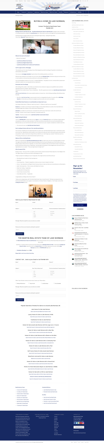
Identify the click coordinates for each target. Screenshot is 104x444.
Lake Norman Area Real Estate (50, 397)
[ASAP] (40, 217)
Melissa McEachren (21, 283)
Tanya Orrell (32, 283)
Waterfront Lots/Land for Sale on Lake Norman (40, 358)
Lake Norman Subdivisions (21, 93)
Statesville (56, 427)
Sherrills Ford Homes (78, 139)
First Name (75, 182)
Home (17, 0)
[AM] (40, 211)
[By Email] (57, 211)
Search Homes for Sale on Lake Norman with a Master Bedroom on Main (41, 337)
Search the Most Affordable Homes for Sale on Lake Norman (40, 368)
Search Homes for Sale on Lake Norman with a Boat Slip (40, 332)
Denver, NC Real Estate (21, 395)
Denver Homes (77, 111)
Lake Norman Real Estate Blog (27, 253)
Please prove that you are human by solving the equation (28, 226)
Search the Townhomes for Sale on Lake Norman (40, 321)
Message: (28, 220)
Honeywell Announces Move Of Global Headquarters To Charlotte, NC (81, 234)
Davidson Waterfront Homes (78, 47)
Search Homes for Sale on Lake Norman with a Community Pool (41, 342)
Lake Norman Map (25, 97)
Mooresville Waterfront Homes (78, 54)
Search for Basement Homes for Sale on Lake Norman (41, 378)
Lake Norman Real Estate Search (50, 403)
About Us (21, 0)
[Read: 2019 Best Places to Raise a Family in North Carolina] (73, 223)
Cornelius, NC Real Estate (22, 391)
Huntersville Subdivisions (79, 125)
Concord (55, 416)
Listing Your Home (75, 27)
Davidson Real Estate (77, 99)
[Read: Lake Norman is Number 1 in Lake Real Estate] (73, 239)
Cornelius (55, 418)
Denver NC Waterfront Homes (78, 50)
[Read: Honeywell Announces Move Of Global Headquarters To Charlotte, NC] (73, 233)
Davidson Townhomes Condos (80, 104)
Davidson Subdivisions (79, 106)
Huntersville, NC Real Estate (23, 393)
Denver (55, 421)
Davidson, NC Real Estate (22, 397)
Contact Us (45, 119)
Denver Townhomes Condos (80, 113)
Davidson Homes (78, 101)
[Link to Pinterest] (87, 1)
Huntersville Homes (78, 120)
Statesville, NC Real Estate (22, 403)
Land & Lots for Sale (76, 36)
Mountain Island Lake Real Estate (50, 391)
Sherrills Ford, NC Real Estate (23, 401)
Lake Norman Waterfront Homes (77, 43)
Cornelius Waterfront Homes (78, 45)
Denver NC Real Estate (77, 108)
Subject (17, 208)
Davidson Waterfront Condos (78, 71)
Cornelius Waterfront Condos (78, 68)
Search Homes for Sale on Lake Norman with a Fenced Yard (41, 363)
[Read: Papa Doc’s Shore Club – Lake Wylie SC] (73, 228)
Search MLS (33, 0)
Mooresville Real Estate (77, 127)
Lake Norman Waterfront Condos (78, 66)
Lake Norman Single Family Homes (78, 29)
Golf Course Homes (76, 33)
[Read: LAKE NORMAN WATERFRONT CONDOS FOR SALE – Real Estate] (73, 264)
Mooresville (56, 424)
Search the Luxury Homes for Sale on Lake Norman (40, 316)
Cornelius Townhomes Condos (80, 94)
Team (25, 0)
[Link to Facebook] (82, 1)
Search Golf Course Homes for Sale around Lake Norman (40, 353)
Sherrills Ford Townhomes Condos (81, 142)
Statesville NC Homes (78, 146)
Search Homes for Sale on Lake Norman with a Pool (40, 348)
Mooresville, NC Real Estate (23, 399)
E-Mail (34, 202)
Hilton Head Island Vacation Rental (80, 432)
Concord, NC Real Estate (22, 389)
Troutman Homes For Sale (78, 153)
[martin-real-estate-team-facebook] (74, 423)
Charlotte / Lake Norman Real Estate (51, 401)
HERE (30, 250)
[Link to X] (84, 1)
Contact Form (38, 246)
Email (74, 176)
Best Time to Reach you (37, 208)
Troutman (56, 430)
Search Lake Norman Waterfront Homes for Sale (41, 311)
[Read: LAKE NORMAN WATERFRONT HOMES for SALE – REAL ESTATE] (73, 259)
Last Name (75, 188)
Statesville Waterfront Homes (78, 59)
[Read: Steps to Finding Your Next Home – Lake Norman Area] (73, 218)
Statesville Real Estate (77, 144)
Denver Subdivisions (78, 115)
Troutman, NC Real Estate (22, 405)
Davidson (56, 419)
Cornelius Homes (78, 92)
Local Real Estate (75, 78)
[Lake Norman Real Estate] (19, 6)
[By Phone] (57, 213)
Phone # (51, 202)
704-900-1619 (43, 247)
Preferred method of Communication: (57, 208)
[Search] (85, 12)
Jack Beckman (45, 283)
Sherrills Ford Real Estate (77, 137)
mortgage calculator (26, 74)
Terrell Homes (75, 151)
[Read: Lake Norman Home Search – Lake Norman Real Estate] (73, 254)
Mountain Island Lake (58, 434)
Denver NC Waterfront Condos (78, 73)
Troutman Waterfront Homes (78, 64)
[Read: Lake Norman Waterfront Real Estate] (73, 244)
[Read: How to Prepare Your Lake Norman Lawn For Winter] (73, 249)
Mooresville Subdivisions (79, 132)
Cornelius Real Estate (77, 89)
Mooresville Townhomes (79, 134)
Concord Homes (77, 82)
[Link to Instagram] (86, 1)
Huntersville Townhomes (79, 123)
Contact (28, 0)
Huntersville (56, 422)
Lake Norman (34, 33)
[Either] (40, 215)
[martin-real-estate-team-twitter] (77, 423)
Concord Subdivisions (78, 87)
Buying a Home (19, 15)
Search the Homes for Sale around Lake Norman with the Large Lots (40, 327)
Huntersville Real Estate (77, 118)
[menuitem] (18, 12)
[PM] (40, 213)
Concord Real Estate (77, 80)
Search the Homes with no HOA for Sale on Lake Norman (40, 374)
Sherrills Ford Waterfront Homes (79, 57)
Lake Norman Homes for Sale (50, 399)
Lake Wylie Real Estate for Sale (50, 389)
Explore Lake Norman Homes (38, 442)
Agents (37, 119)
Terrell (55, 429)
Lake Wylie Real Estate (77, 156)
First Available (58, 283)
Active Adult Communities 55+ (78, 31)
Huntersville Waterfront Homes (78, 52)
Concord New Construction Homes (81, 85)
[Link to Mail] (80, 1)
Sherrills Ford (56, 426)
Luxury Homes (75, 38)
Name (17, 202)
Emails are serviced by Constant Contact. (80, 201)
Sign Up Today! (80, 205)
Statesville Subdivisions (79, 149)
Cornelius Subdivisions (79, 97)
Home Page (74, 22)
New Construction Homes (77, 40)
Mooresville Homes (78, 130)
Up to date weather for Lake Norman (80, 283)
